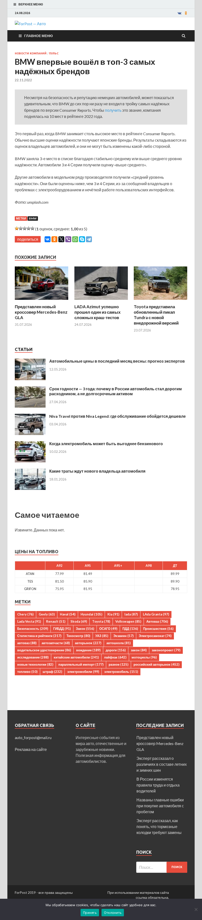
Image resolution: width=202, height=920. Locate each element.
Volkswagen (128, 621)
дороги (116, 650)
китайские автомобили (76, 657)
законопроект (166, 650)
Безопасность (32, 629)
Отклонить (112, 913)
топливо (27, 672)
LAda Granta (156, 614)
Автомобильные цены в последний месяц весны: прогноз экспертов (117, 361)
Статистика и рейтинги (39, 636)
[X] (61, 239)
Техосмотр (78, 636)
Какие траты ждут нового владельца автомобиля (97, 471)
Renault (55, 621)
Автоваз (157, 621)
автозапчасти (56, 643)
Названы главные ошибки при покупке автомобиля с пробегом (160, 805)
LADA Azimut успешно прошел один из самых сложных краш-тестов (97, 312)
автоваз (26, 643)
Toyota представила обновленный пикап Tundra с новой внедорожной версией (156, 315)
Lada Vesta (29, 621)
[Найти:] (161, 867)
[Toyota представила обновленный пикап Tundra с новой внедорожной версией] (160, 301)
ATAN (30, 574)
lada (131, 614)
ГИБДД (62, 629)
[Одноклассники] (54, 239)
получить (113, 110)
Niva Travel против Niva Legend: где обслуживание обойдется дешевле (117, 416)
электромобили (83, 672)
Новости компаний (31, 53)
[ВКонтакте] (47, 239)
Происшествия (158, 629)
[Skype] (82, 239)
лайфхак (115, 657)
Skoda (78, 621)
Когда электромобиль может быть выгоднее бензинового (106, 443)
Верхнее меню (30, 4)
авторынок (88, 643)
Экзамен (123, 636)
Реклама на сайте (31, 749)
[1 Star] (17, 228)
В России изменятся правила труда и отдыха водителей (158, 785)
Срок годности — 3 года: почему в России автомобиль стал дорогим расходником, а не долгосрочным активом (115, 391)
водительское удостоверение (44, 650)
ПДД (130, 629)
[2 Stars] (21, 228)
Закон (85, 629)
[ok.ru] (186, 13)
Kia (113, 614)
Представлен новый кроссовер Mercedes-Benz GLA (41, 312)
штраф (52, 672)
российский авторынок (156, 664)
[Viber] (68, 239)
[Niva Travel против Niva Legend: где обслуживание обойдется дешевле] (30, 416)
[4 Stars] (29, 228)
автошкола (118, 643)
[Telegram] (89, 239)
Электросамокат (155, 636)
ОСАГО (108, 629)
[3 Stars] (25, 228)
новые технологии (35, 664)
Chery (25, 614)
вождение (88, 650)
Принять (90, 913)
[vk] (179, 13)
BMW (33, 218)
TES (30, 581)
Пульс (53, 53)
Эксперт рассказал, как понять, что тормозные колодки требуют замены (159, 826)
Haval (67, 614)
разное (118, 664)
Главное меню (38, 36)
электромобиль (121, 672)
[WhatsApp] (75, 239)
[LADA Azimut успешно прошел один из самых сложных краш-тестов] (101, 301)
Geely (47, 614)
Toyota (101, 621)
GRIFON (30, 589)
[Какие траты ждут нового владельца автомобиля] (30, 471)
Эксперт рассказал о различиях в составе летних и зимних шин (161, 764)
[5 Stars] (32, 228)
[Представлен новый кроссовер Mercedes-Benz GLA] (41, 301)
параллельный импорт (80, 664)
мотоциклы (144, 657)
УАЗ (101, 636)
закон (139, 650)
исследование (33, 657)
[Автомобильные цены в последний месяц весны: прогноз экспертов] (30, 361)
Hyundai (91, 614)
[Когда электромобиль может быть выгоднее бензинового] (30, 444)
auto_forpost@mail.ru (33, 737)
